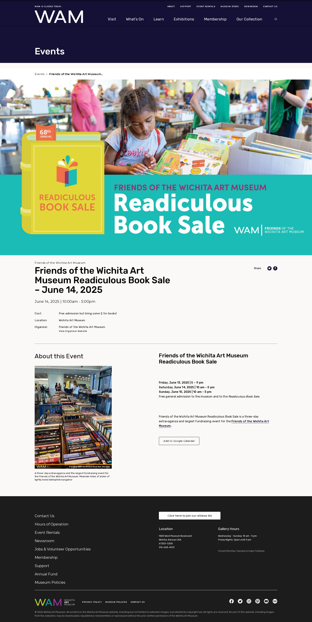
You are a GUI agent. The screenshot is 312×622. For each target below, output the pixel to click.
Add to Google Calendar (179, 440)
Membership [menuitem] (215, 19)
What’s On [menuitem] (135, 19)
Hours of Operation (51, 524)
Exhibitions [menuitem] (184, 19)
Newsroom (44, 541)
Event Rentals (47, 532)
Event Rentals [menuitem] (206, 6)
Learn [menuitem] (158, 19)
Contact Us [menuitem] (270, 6)
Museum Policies (50, 582)
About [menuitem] (171, 6)
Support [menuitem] (185, 6)
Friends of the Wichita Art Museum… (76, 74)
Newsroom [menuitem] (251, 6)
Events (39, 74)
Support (42, 566)
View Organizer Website (73, 331)
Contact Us (44, 516)
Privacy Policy (92, 602)
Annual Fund (46, 574)
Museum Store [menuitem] (230, 6)
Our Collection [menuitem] (249, 19)
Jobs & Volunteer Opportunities (63, 549)
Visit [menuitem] (112, 19)
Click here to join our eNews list (190, 515)
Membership (46, 557)
